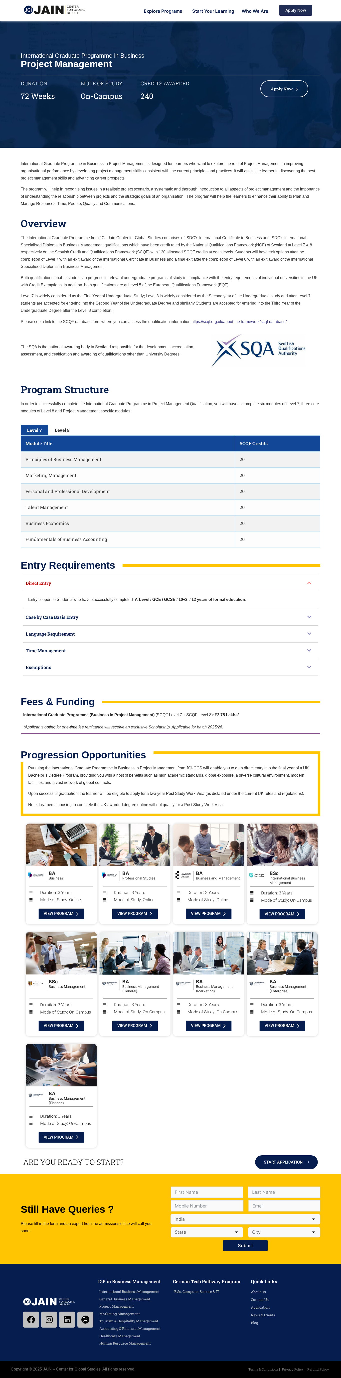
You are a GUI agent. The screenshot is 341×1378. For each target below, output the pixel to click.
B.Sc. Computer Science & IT (196, 1291)
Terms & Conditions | (264, 1369)
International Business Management (129, 1291)
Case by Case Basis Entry (52, 617)
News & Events (263, 1315)
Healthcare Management (119, 1336)
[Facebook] (31, 1320)
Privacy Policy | (294, 1369)
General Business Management (124, 1299)
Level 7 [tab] (34, 430)
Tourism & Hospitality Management (128, 1321)
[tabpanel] (170, 491)
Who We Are (255, 11)
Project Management (116, 1306)
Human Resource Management (125, 1343)
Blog (254, 1322)
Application (260, 1307)
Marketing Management (119, 1313)
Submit (245, 1245)
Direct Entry (38, 583)
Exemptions (38, 667)
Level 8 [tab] (62, 430)
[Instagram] (49, 1320)
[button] (170, 583)
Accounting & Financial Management (130, 1328)
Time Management (46, 651)
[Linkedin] (67, 1320)
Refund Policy (318, 1369)
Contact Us (260, 1299)
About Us (258, 1291)
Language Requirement (50, 634)
